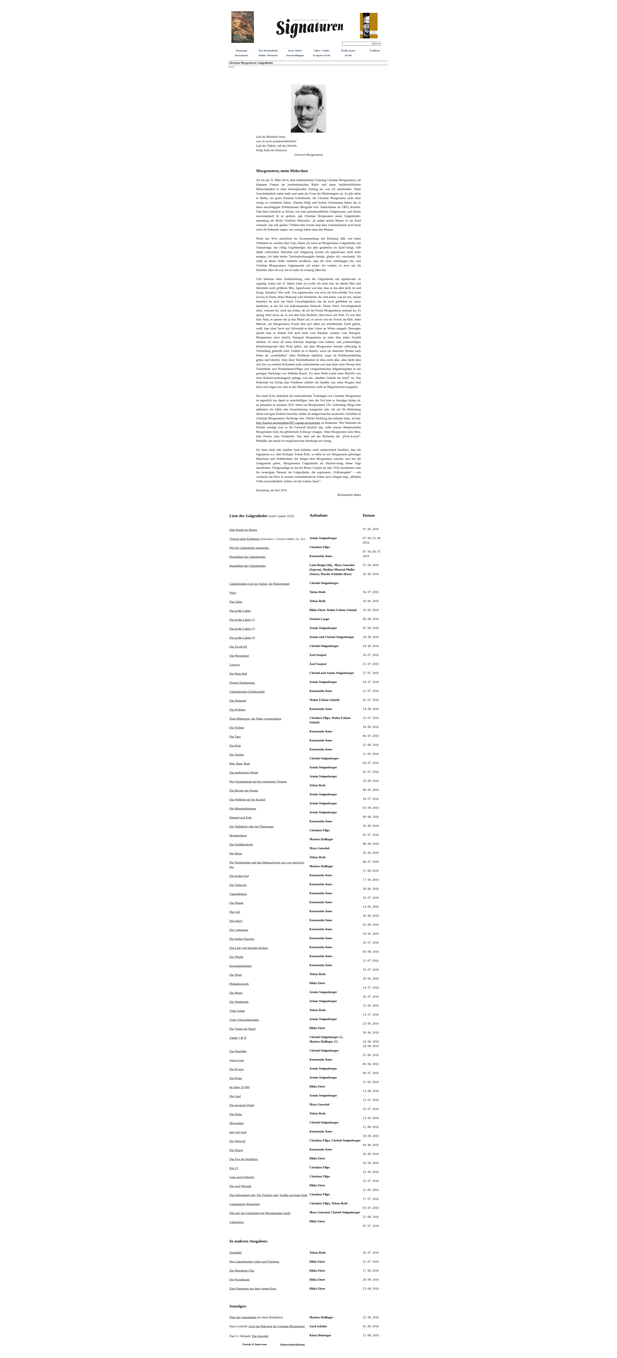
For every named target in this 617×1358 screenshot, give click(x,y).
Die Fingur (236, 1150)
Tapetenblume (238, 894)
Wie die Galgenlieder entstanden (249, 548)
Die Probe (235, 1078)
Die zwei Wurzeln (240, 1186)
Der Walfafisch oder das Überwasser (251, 826)
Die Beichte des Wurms (243, 790)
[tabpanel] (308, 76)
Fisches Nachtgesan (242, 682)
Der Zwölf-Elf (238, 646)
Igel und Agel (237, 1132)
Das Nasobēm (237, 1051)
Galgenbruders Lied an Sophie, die (259, 583)
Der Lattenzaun (238, 930)
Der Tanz (235, 736)
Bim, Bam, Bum (239, 763)
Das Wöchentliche (268, 50)
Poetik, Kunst (348, 50)
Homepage (241, 50)
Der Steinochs (238, 885)
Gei (241, 1177)
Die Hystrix (236, 1069)
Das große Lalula (239, 619)
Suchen (377, 43)
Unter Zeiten (237, 1011)
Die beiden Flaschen (241, 939)
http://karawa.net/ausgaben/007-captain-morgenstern (288, 422)
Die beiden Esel (239, 876)
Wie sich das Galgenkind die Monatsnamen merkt (260, 1213)
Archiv (348, 55)
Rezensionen (241, 55)
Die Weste (235, 975)
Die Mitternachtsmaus (242, 808)
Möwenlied (236, 1123)
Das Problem (237, 709)
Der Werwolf (237, 1141)
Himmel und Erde (240, 817)
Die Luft (234, 912)
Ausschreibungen (295, 55)
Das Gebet (235, 601)
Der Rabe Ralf (238, 673)
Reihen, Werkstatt (268, 55)
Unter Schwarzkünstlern (244, 1020)
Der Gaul (235, 1096)
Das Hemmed (237, 700)
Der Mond (235, 993)
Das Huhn (235, 1114)
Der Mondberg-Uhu (241, 1270)
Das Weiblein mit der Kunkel (247, 799)
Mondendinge (238, 835)
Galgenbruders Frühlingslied (247, 691)
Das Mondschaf (239, 655)
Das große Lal (239, 610)
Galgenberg (236, 1222)
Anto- (236, 1060)
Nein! (232, 592)
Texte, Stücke (295, 50)
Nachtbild (235, 1252)
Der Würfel (236, 957)
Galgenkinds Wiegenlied (244, 1204)
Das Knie (235, 745)
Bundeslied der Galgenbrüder (247, 557)
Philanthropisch (239, 984)
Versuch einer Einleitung (244, 539)
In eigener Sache (321, 55)
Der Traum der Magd (242, 1029)
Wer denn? (236, 921)
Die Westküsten (239, 1002)
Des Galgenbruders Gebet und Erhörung (254, 1261)
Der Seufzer (236, 754)
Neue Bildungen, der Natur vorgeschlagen (255, 718)
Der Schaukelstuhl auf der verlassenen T (258, 781)
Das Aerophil (260, 1336)
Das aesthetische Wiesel (243, 772)
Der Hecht (235, 853)
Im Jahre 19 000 (239, 1087)
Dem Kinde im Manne (243, 530)
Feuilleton (375, 50)
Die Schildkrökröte (241, 844)
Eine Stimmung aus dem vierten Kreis (252, 1288)
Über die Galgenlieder (242, 1317)
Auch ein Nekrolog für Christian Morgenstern (276, 1326)
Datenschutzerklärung (292, 1344)
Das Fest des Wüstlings (243, 1159)
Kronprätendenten (240, 966)
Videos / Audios (322, 50)
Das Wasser (236, 903)
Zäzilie (237, 1037)
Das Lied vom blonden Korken (248, 948)
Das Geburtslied (268, 1195)
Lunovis (234, 664)
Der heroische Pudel (241, 1105)
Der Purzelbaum (239, 1279)
